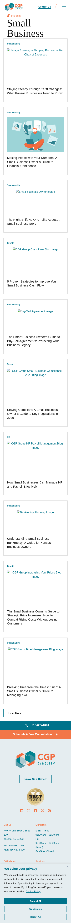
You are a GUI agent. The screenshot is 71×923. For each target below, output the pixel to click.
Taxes (10, 364)
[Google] (49, 810)
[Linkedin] (21, 810)
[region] (35, 893)
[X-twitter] (42, 810)
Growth (10, 243)
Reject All (35, 916)
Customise (35, 909)
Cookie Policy (33, 891)
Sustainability (13, 44)
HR (8, 437)
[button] (64, 7)
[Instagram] (28, 810)
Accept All (36, 901)
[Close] (67, 866)
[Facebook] (35, 810)
